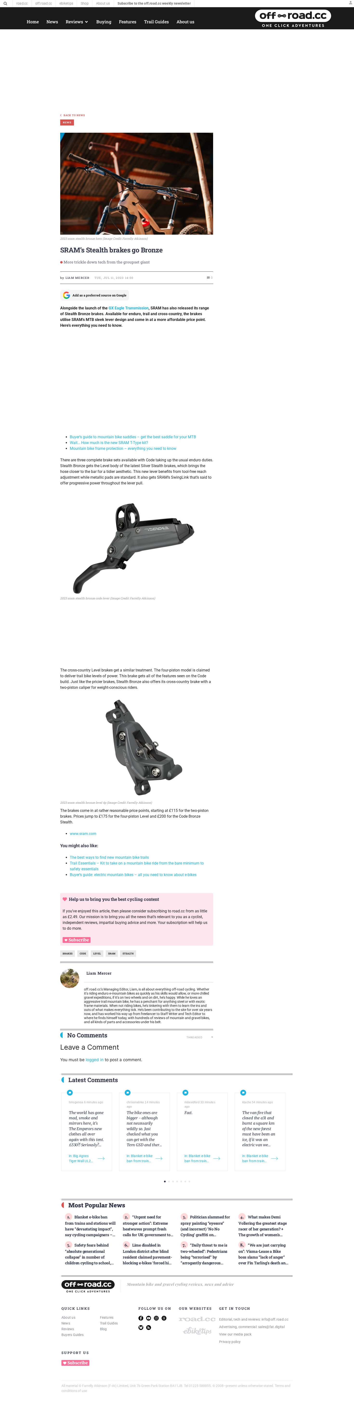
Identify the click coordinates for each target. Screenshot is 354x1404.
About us (68, 1317)
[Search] (5, 3)
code (83, 953)
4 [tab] (177, 1181)
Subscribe (79, 940)
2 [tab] (169, 1181)
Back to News (74, 115)
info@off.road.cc (275, 1319)
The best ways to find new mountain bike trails (109, 857)
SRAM (111, 953)
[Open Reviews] (86, 22)
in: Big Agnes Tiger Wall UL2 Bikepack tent (80, 1159)
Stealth (128, 953)
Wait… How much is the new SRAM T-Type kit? (109, 442)
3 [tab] (173, 1181)
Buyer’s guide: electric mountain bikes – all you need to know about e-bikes (133, 874)
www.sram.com (83, 833)
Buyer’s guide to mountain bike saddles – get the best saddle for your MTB (133, 437)
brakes (67, 953)
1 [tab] (165, 1181)
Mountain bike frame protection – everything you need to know (123, 448)
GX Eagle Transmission (128, 308)
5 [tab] (181, 1181)
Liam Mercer (99, 973)
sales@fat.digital (271, 1327)
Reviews (67, 1329)
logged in (95, 1059)
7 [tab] (189, 1181)
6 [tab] (185, 1181)
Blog (103, 1329)
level (97, 953)
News (65, 1323)
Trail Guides (109, 1323)
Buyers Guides (72, 1335)
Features (107, 1317)
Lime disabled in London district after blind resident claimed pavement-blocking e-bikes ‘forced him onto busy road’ (147, 1256)
